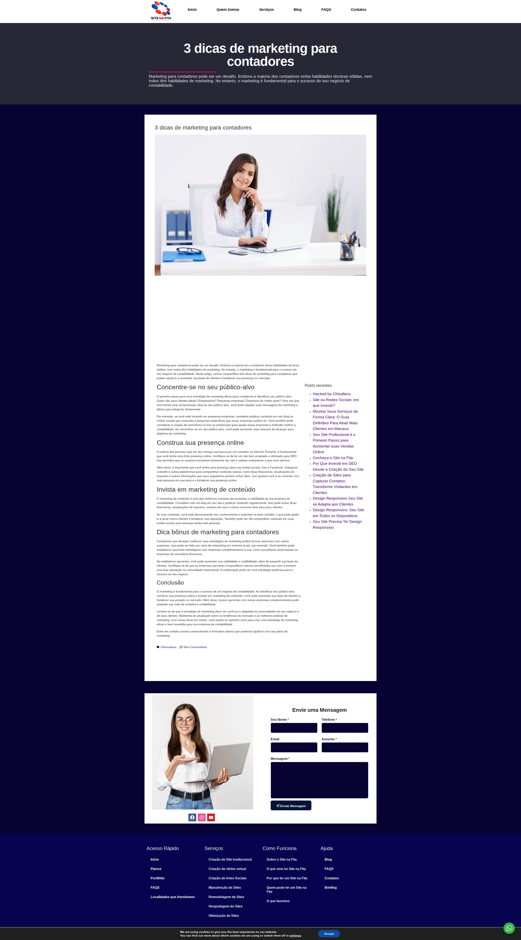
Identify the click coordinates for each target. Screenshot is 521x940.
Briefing (331, 887)
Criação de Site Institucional (230, 859)
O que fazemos (278, 901)
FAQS (326, 10)
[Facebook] (192, 817)
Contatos (358, 10)
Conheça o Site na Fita (333, 458)
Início (192, 10)
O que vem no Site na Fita (286, 869)
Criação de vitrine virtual (227, 869)
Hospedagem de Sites (226, 906)
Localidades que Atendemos (173, 897)
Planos (156, 869)
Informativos (168, 647)
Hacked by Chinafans (332, 394)
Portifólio (158, 878)
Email (275, 739)
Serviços (266, 10)
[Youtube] (211, 817)
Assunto (329, 739)
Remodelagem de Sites (226, 897)
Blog (297, 10)
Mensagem (280, 758)
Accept (329, 933)
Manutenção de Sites (225, 887)
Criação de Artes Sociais (227, 878)
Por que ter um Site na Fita (287, 878)
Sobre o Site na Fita (282, 859)
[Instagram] (202, 817)
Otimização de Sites (224, 915)
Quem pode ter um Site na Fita (286, 889)
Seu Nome (280, 719)
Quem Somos (228, 10)
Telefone (329, 719)
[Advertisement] (260, 318)
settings (295, 935)
